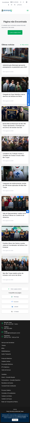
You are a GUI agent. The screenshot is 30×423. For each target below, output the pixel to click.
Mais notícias (25, 44)
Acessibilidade (5, 2)
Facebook (16, 301)
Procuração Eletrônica (7, 364)
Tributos (4, 345)
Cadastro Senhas (6, 361)
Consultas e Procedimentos (8, 393)
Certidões (4, 374)
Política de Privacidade (21, 416)
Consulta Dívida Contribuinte (9, 385)
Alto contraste (15, 2)
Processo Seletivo (6, 390)
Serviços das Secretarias (8, 342)
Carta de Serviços (6, 370)
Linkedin (16, 306)
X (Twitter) (16, 311)
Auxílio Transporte (6, 354)
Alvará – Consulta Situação (8, 377)
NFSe (3, 348)
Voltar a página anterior (16, 289)
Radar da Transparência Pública (10, 401)
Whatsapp (16, 296)
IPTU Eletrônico (5, 367)
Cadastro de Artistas (7, 396)
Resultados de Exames (7, 383)
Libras (20, 4)
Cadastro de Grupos (7, 399)
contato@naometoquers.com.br (12, 333)
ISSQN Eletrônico (6, 351)
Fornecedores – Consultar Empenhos (11, 380)
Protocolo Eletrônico (7, 358)
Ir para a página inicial (15, 32)
